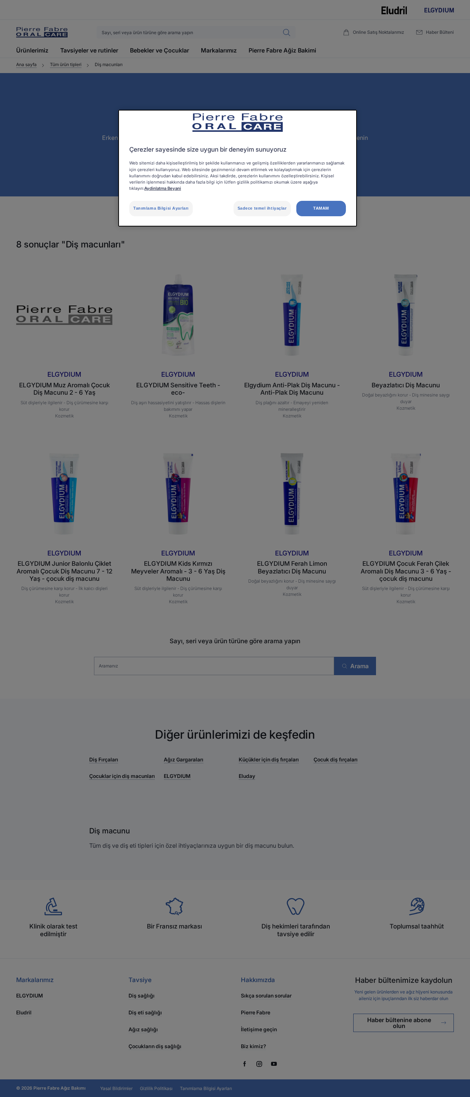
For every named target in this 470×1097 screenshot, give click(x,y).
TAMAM (321, 208)
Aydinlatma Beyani (162, 188)
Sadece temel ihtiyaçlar (262, 208)
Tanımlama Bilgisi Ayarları (161, 208)
